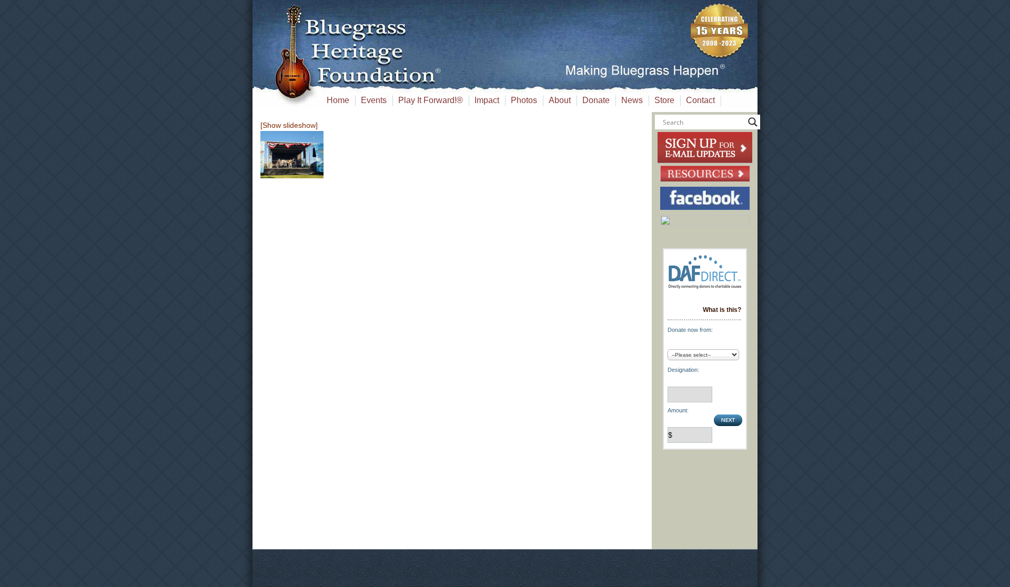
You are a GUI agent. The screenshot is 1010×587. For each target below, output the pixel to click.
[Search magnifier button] (752, 122)
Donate (596, 100)
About (560, 100)
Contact (700, 100)
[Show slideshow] (289, 125)
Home (338, 100)
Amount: (678, 410)
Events (374, 100)
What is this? (722, 309)
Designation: (683, 370)
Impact (486, 100)
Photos (524, 100)
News (632, 100)
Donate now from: (690, 330)
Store (664, 100)
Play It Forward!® (430, 100)
